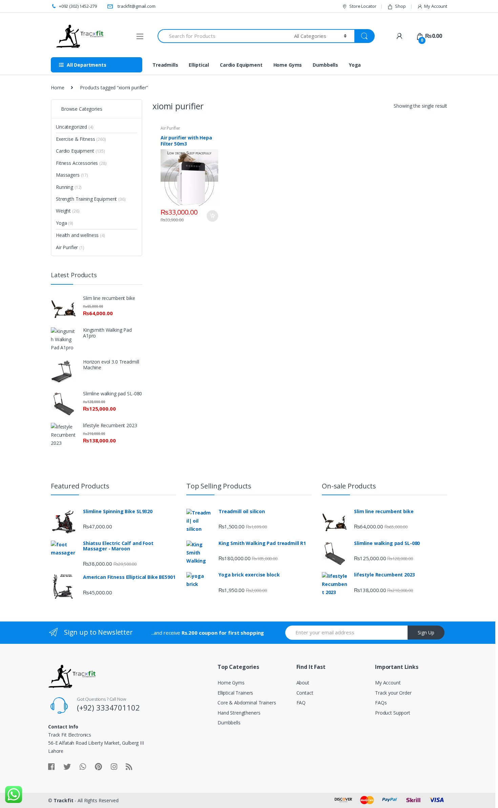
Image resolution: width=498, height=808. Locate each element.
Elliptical (199, 65)
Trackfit (64, 800)
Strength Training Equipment (86, 199)
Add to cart (212, 216)
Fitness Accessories (77, 163)
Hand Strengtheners (238, 712)
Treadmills (165, 65)
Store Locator (362, 6)
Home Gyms (287, 65)
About (302, 682)
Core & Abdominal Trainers (246, 702)
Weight (63, 211)
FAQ (301, 702)
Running (64, 187)
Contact (304, 693)
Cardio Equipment (241, 65)
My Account (435, 6)
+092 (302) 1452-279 (78, 6)
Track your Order (393, 693)
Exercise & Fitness (75, 139)
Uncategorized (71, 127)
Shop (400, 6)
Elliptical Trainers (235, 693)
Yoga (355, 65)
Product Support (392, 712)
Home (57, 87)
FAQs (381, 702)
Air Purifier (170, 128)
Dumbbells (325, 65)
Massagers (68, 175)
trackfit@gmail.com (136, 6)
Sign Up (426, 632)
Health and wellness (77, 235)
